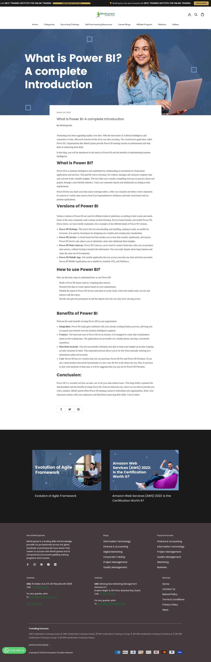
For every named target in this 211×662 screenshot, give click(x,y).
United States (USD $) (38, 645)
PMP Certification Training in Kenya (79, 634)
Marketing (163, 562)
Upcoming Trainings (70, 24)
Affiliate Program (144, 24)
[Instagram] (34, 564)
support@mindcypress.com (43, 596)
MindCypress (77, 391)
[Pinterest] (41, 564)
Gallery (175, 24)
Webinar (162, 24)
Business (162, 567)
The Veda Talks (34, 603)
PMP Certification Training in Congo (114, 634)
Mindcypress (66, 125)
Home (35, 24)
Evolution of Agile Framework (55, 496)
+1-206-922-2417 (39, 587)
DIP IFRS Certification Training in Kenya (77, 637)
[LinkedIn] (55, 564)
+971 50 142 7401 (107, 593)
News (165, 609)
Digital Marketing (112, 551)
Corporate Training (114, 557)
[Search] (196, 14)
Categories (49, 24)
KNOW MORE (201, 3)
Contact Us (168, 589)
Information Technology (117, 541)
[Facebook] (28, 564)
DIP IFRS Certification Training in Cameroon (152, 634)
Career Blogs (124, 24)
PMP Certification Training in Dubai (45, 634)
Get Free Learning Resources (98, 24)
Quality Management (115, 567)
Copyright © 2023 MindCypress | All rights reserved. (51, 652)
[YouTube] (48, 564)
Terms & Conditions (173, 599)
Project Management (115, 562)
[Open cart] (202, 14)
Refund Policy (169, 594)
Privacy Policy (170, 604)
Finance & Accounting (115, 546)
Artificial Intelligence (133, 135)
